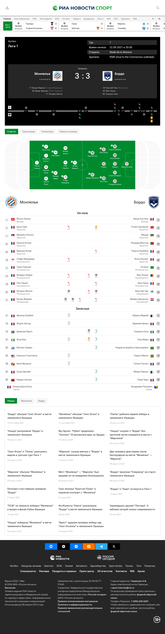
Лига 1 (100, 19)
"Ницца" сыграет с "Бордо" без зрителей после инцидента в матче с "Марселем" (131, 435)
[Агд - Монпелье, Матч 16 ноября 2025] (42, 79)
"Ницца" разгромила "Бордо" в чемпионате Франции (25, 433)
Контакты (121, 571)
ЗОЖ (59, 565)
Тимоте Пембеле (139, 251)
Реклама (44, 571)
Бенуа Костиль (140, 218)
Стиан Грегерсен (139, 226)
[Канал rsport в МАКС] (51, 546)
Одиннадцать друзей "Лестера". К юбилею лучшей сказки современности (132, 507)
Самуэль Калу (112, 94)
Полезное (149, 565)
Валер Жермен (38, 88)
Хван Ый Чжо (111, 88)
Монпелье (42, 74)
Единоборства (98, 565)
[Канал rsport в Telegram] (101, 546)
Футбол (12, 41)
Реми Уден (143, 379)
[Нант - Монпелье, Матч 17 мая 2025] (40, 79)
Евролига (125, 19)
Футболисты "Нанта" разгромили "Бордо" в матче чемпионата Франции (80, 507)
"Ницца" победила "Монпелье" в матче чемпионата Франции (29, 524)
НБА (135, 19)
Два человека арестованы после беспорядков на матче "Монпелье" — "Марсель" (131, 455)
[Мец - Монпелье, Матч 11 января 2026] (47, 79)
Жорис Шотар (24, 323)
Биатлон (48, 565)
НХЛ (116, 19)
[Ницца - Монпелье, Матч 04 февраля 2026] (49, 79)
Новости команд (68, 131)
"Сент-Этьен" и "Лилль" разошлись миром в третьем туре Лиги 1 (27, 453)
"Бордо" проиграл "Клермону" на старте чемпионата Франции (132, 474)
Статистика (47, 131)
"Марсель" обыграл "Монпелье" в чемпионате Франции (26, 474)
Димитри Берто (24, 331)
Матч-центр (7, 26)
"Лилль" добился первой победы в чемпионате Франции (129, 416)
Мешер (144, 234)
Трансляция (28, 131)
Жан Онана (110, 91)
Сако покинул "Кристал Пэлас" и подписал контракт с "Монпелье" (77, 490)
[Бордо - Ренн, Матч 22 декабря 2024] (123, 79)
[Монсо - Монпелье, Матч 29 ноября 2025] (43, 79)
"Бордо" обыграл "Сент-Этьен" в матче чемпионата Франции (29, 416)
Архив (141, 571)
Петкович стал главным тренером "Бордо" (26, 490)
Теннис (129, 565)
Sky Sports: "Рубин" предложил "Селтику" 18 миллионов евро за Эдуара (81, 433)
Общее (11, 401)
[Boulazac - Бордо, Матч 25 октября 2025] (121, 79)
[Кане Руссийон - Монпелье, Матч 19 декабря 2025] (45, 79)
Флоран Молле (55, 94)
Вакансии (10, 587)
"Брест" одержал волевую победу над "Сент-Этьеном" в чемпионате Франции (81, 524)
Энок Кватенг (141, 259)
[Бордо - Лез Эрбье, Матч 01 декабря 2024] (125, 79)
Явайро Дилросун (139, 299)
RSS (132, 571)
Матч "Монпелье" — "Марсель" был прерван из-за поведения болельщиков (81, 474)
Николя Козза (24, 243)
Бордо (119, 74)
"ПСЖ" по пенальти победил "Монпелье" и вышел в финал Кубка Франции (30, 507)
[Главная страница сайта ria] (71, 8)
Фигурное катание (31, 565)
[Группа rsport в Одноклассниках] (89, 546)
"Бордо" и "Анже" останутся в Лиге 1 (130, 489)
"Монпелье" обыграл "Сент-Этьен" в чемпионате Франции (78, 416)
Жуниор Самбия (25, 315)
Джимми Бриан (140, 323)
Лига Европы (46, 19)
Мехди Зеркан (141, 371)
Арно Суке (22, 226)
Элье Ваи (21, 339)
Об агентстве (104, 571)
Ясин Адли (123, 88)
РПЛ (35, 19)
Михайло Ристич (25, 234)
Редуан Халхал (24, 379)
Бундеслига (89, 19)
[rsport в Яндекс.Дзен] (64, 546)
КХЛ (109, 19)
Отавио (144, 267)
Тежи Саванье (55, 91)
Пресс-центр (86, 571)
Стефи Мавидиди (54, 88)
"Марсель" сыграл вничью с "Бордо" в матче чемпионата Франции (80, 453)
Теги (138, 565)
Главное (7, 19)
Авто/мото (81, 565)
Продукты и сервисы (64, 571)
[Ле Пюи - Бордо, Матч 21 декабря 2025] (115, 79)
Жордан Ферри (24, 275)
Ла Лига (66, 19)
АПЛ (57, 19)
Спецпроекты (28, 571)
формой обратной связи (124, 611)
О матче (11, 131)
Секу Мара (142, 339)
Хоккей (69, 565)
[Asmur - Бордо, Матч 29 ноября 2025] (117, 79)
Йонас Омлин (24, 218)
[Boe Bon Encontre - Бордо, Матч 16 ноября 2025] (119, 79)
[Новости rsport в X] (114, 546)
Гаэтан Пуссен (141, 363)
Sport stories (115, 565)
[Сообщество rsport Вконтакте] (76, 546)
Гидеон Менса (141, 355)
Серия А (77, 19)
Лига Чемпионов (21, 19)
